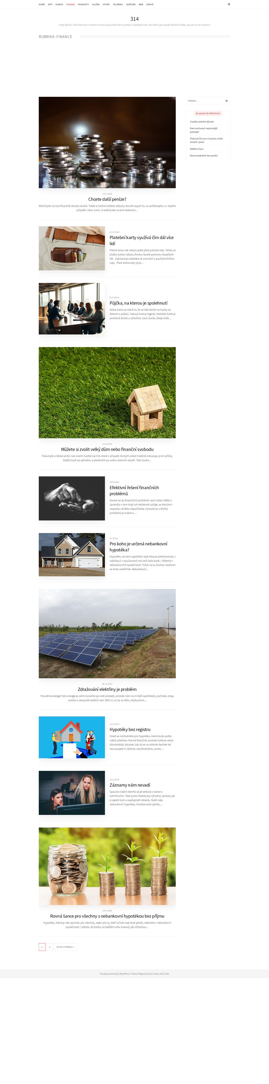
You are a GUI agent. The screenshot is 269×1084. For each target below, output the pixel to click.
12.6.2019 (114, 724)
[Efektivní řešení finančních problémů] (72, 498)
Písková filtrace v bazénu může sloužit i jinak (206, 140)
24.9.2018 (107, 910)
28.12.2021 (107, 683)
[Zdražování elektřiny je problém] (107, 633)
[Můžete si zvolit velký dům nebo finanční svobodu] (107, 392)
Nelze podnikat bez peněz (204, 155)
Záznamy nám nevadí (130, 785)
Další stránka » (65, 946)
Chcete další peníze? (107, 199)
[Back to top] (259, 1075)
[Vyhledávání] (208, 100)
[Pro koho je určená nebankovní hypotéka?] (72, 554)
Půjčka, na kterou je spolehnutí (138, 303)
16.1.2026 (107, 193)
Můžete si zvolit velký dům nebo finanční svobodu (107, 449)
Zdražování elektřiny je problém (107, 689)
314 (134, 18)
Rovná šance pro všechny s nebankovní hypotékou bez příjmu (107, 916)
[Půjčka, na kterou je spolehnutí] (72, 308)
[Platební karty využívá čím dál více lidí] (72, 248)
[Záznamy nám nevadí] (72, 793)
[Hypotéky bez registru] (72, 737)
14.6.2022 (114, 482)
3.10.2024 (107, 443)
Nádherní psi (196, 148)
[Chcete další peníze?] (107, 142)
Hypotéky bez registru (130, 729)
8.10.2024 (114, 232)
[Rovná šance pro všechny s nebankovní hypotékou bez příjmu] (107, 866)
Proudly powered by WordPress (115, 973)
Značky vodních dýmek (202, 121)
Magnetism (144, 973)
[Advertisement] (134, 68)
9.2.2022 (114, 538)
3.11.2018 (114, 779)
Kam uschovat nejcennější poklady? (203, 130)
